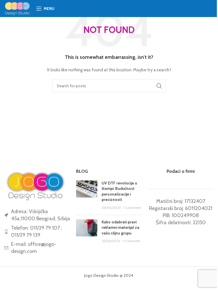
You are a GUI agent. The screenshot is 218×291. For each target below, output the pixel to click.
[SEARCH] (159, 85)
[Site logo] (17, 8)
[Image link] (35, 185)
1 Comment (132, 207)
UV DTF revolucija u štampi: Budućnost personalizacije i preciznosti (119, 191)
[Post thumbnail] (86, 195)
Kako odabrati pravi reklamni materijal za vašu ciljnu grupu (120, 227)
